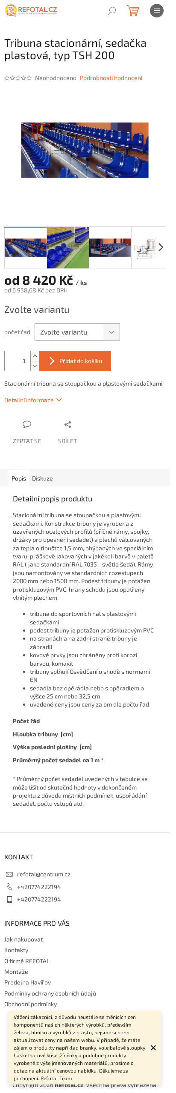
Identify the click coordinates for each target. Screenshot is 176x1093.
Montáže (16, 971)
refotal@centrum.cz (43, 874)
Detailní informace (29, 399)
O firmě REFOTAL (27, 960)
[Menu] (156, 10)
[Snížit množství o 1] (34, 366)
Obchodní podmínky (30, 1003)
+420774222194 (39, 886)
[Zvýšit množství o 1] (34, 356)
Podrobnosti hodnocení (111, 77)
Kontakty (16, 949)
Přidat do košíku (80, 360)
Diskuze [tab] (42, 478)
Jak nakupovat (23, 939)
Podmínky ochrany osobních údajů (50, 993)
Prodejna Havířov (27, 982)
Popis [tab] (19, 478)
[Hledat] (111, 10)
